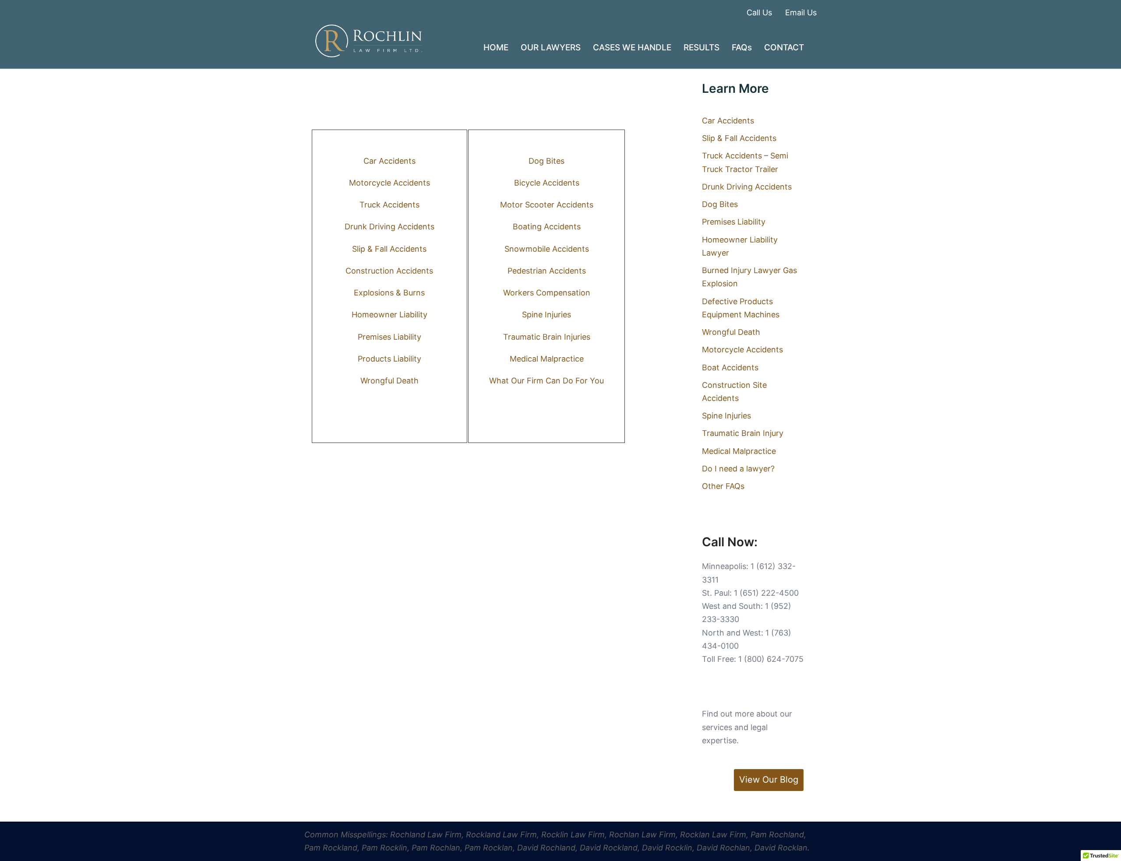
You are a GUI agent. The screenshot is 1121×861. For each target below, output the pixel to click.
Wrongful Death (389, 380)
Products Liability (389, 358)
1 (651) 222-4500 (766, 592)
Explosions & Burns (389, 292)
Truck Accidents (389, 204)
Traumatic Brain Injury (742, 433)
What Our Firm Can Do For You (546, 380)
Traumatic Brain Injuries (546, 336)
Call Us (759, 12)
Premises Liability (389, 336)
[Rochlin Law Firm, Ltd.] (368, 40)
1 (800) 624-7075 (771, 659)
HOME (495, 47)
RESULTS (701, 47)
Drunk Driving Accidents (389, 226)
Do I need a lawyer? (738, 468)
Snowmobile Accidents (546, 248)
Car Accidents (389, 160)
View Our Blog (768, 779)
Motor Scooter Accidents (546, 204)
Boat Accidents (730, 367)
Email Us (801, 12)
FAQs (742, 47)
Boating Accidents (547, 226)
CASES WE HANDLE (632, 47)
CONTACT (784, 47)
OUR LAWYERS (551, 47)
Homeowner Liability (389, 314)
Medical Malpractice (547, 358)
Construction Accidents (389, 270)
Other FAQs (723, 486)
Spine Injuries (546, 314)
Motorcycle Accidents (389, 182)
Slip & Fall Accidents (389, 248)
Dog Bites (546, 160)
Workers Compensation (546, 292)
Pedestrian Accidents (547, 270)
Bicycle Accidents (546, 182)
